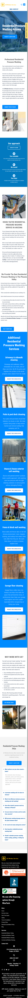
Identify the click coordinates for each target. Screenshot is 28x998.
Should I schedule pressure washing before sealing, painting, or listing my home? (14, 838)
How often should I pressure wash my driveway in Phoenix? (14, 806)
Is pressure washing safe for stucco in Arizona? (14, 793)
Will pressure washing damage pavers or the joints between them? (15, 819)
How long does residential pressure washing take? (14, 830)
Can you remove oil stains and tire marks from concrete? (15, 813)
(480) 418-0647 (14, 958)
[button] (24, 4)
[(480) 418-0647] (21, 5)
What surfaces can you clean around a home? (14, 770)
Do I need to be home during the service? (15, 825)
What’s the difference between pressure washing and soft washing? (15, 800)
